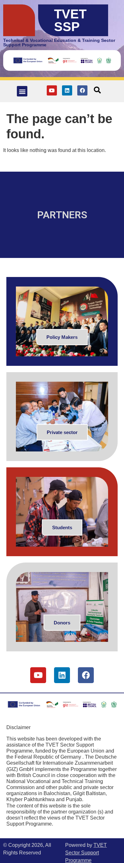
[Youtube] (52, 90)
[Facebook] (82, 90)
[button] (22, 91)
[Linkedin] (67, 90)
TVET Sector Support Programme (86, 852)
